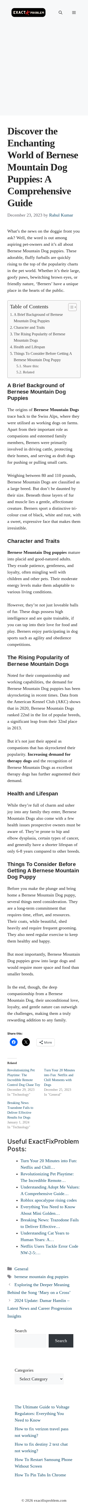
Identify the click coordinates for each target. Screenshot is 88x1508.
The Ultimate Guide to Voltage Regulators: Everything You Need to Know (42, 1413)
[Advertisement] (44, 71)
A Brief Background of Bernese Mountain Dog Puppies (38, 317)
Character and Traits (29, 327)
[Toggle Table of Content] (70, 307)
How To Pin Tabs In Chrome (40, 1474)
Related (28, 372)
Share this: (31, 366)
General (21, 1268)
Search (21, 1330)
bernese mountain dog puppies (41, 1276)
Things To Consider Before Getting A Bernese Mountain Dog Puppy (43, 356)
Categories (24, 1370)
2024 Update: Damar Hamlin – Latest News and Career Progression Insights (39, 1308)
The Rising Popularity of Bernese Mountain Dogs (39, 337)
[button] (60, 12)
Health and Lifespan (29, 347)
